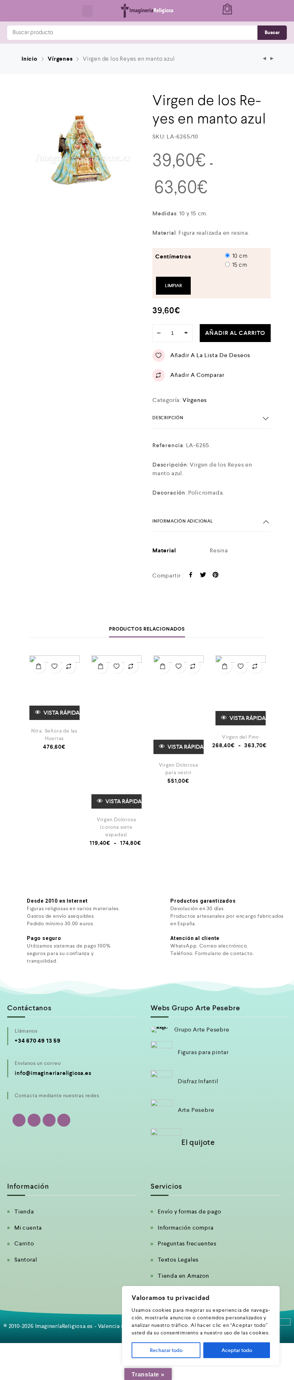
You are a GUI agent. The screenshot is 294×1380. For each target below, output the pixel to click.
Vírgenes (60, 58)
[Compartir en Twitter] (203, 576)
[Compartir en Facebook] (191, 576)
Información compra (185, 1227)
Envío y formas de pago (189, 1211)
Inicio (30, 58)
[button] (87, 11)
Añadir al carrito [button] (39, 666)
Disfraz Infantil (198, 1081)
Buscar (272, 32)
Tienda (24, 1211)
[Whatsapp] (19, 1120)
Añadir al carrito (235, 333)
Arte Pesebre (196, 1110)
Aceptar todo (237, 1350)
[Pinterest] (63, 1120)
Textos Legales (178, 1259)
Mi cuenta (28, 1227)
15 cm (239, 265)
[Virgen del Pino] (240, 690)
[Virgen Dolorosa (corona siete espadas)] (116, 732)
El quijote (198, 1142)
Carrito (24, 1243)
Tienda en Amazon (183, 1276)
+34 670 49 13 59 (38, 1040)
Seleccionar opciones (101, 666)
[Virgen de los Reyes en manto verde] (272, 59)
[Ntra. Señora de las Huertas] (54, 687)
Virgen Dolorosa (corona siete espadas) (116, 827)
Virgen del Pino (240, 737)
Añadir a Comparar (197, 375)
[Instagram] (49, 1120)
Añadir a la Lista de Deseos (210, 355)
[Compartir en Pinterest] (215, 576)
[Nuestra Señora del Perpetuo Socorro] (264, 59)
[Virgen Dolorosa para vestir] (178, 704)
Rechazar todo (166, 1350)
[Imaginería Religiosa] (147, 11)
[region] (201, 1326)
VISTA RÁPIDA (61, 712)
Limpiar (173, 285)
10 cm (240, 256)
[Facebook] (34, 1120)
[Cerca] (272, 1292)
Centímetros (173, 256)
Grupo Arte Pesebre (201, 1029)
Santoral (25, 1259)
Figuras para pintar (203, 1052)
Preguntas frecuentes (187, 1243)
